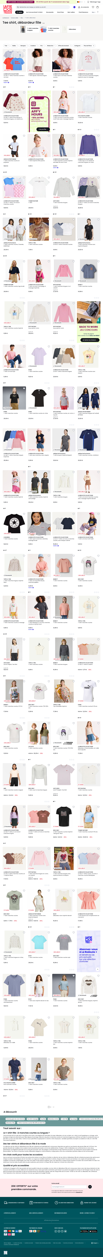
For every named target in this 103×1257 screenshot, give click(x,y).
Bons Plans (60, 12)
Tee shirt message (32, 1119)
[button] (97, 7)
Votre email (55, 1183)
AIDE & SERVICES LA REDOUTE (36, 1213)
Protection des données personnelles (43, 1243)
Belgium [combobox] (95, 1243)
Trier (6, 45)
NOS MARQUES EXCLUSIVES (60, 1213)
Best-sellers (71, 12)
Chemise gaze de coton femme (15, 1119)
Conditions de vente (29, 1243)
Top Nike (43, 1119)
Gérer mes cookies (57, 1243)
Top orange (73, 1119)
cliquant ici (79, 1192)
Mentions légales (7, 1243)
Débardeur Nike (10, 1123)
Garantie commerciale (68, 1243)
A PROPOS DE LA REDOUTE (10, 1213)
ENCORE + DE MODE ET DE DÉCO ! (87, 1213)
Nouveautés (50, 12)
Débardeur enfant (53, 1119)
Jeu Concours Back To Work (34, 12)
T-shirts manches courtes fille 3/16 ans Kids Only (31, 1123)
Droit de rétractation (79, 1243)
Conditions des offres (17, 1243)
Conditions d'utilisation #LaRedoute (11, 1244)
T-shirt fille (64, 1119)
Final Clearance (83, 12)
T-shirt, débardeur (30, 18)
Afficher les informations (51, 1220)
